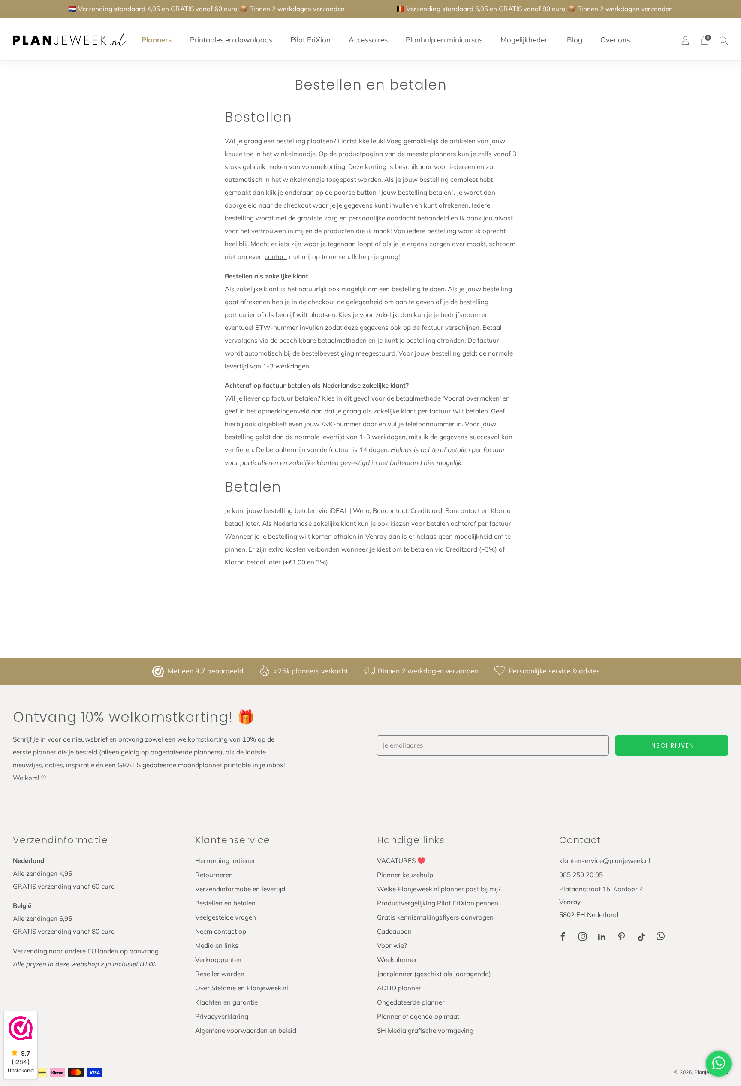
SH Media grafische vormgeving (425, 1030)
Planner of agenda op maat (418, 1016)
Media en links (216, 945)
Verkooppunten (218, 960)
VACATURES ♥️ (401, 861)
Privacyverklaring (221, 1016)
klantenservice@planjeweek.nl (605, 861)
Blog (574, 39)
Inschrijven (671, 745)
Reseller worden (219, 974)
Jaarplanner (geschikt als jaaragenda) (434, 974)
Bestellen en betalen (225, 903)
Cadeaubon (394, 931)
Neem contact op (220, 931)
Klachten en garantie (226, 1002)
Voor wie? (392, 945)
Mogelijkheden (524, 39)
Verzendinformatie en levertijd (240, 889)
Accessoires (368, 39)
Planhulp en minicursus (444, 39)
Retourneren (214, 875)
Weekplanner (397, 960)
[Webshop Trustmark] (159, 672)
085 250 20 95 (581, 875)
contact (276, 257)
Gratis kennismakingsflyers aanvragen (435, 917)
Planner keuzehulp (405, 875)
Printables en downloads (231, 39)
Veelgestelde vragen (225, 917)
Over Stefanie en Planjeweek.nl (241, 988)
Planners (157, 39)
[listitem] (206, 9)
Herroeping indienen (226, 861)
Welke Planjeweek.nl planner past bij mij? (439, 889)
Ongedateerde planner (411, 1002)
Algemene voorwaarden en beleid (245, 1030)
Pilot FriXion (310, 39)
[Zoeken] (724, 40)
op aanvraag (139, 951)
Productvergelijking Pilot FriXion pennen (437, 903)
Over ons (615, 39)
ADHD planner (399, 988)
